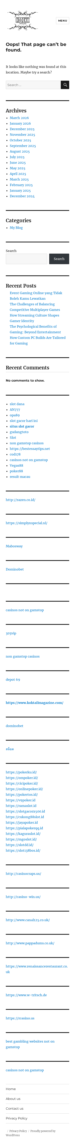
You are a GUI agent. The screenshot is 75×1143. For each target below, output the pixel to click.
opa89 (15, 415)
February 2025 (21, 185)
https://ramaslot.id (21, 806)
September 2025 (23, 146)
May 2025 (17, 168)
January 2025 (20, 190)
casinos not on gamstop (29, 460)
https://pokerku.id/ (21, 772)
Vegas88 (16, 465)
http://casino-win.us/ (23, 897)
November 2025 (22, 135)
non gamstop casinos (27, 443)
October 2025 (20, 140)
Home (11, 1089)
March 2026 (19, 118)
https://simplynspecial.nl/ (26, 523)
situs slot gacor (22, 426)
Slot (13, 438)
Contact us (14, 1108)
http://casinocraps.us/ (23, 874)
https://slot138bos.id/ (23, 850)
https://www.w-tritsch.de (26, 995)
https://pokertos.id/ (22, 795)
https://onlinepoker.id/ (24, 789)
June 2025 (18, 163)
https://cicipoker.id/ (22, 783)
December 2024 (22, 196)
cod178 (15, 454)
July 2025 (17, 157)
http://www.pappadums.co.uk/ (30, 943)
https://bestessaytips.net (30, 449)
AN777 (15, 410)
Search (11, 251)
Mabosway (14, 546)
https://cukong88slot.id (25, 817)
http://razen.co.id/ (20, 500)
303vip (11, 633)
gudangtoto (19, 432)
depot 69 (13, 680)
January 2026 (20, 123)
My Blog (16, 228)
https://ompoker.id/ (22, 778)
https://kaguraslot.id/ (23, 834)
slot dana (17, 404)
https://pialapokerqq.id (24, 828)
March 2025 (19, 179)
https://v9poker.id (20, 800)
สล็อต (10, 749)
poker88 (16, 471)
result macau (20, 477)
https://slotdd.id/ (20, 845)
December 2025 (22, 129)
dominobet (14, 726)
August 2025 (20, 151)
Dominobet (15, 569)
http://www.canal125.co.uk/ (28, 920)
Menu (62, 20)
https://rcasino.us (20, 1018)
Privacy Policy (16, 1118)
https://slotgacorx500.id (25, 811)
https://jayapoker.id (22, 823)
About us (13, 1099)
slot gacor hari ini (24, 421)
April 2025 (18, 174)
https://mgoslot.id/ (21, 839)
